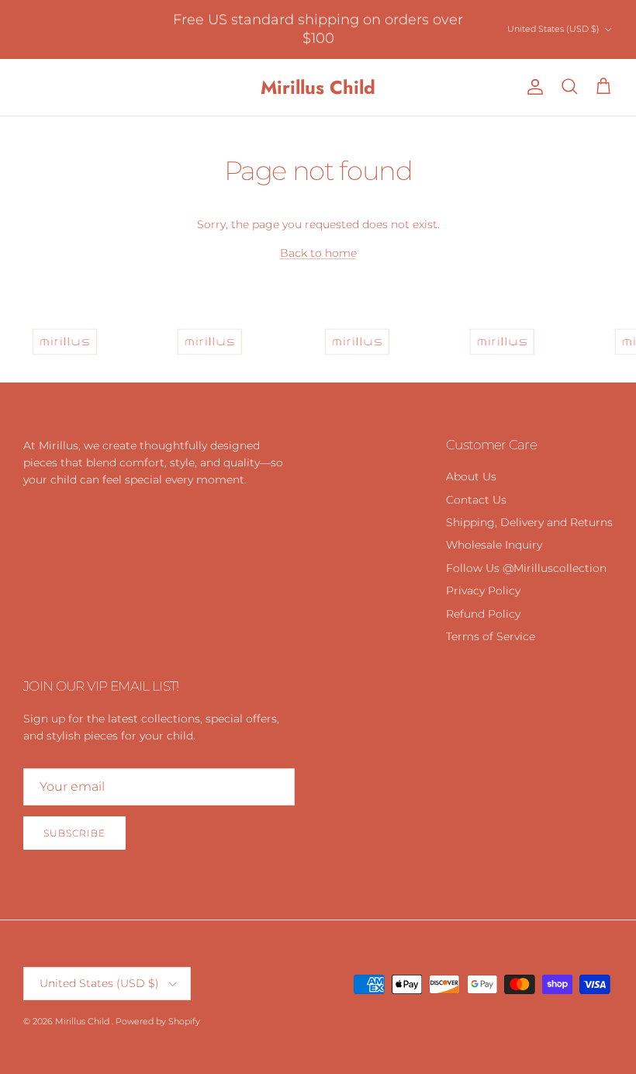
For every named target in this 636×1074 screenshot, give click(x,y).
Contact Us (476, 500)
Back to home (318, 253)
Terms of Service (490, 636)
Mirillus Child (83, 1021)
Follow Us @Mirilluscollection (526, 568)
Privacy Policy (483, 591)
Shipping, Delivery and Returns (529, 522)
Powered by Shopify (158, 1021)
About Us (471, 476)
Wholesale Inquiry (494, 545)
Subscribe (74, 833)
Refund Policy (483, 614)
